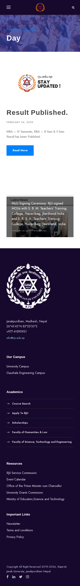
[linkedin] (13, 577)
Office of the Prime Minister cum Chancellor (34, 486)
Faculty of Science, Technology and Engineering (42, 442)
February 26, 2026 (21, 230)
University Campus (18, 366)
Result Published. (37, 112)
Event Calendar (16, 479)
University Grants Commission (25, 492)
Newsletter (13, 524)
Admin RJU (41, 230)
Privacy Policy (15, 537)
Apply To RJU (20, 413)
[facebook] (8, 577)
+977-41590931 (17, 331)
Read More (20, 150)
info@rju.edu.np (16, 338)
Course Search (21, 403)
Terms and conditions (20, 530)
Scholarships (20, 422)
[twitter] (20, 577)
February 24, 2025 (20, 122)
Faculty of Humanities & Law (29, 432)
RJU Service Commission (22, 473)
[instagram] (27, 577)
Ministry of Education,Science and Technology (35, 499)
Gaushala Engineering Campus (26, 373)
